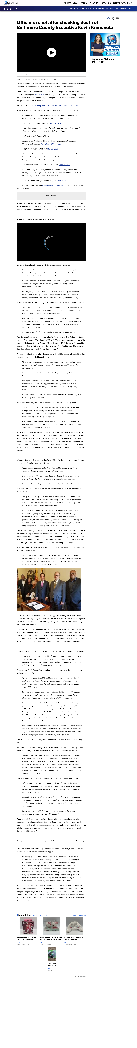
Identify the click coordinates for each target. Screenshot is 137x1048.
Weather (94, 3)
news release (40, 94)
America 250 (74, 9)
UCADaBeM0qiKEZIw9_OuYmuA (17, 9)
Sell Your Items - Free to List (41, 915)
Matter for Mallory (98, 9)
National (84, 3)
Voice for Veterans (85, 9)
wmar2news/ (5, 9)
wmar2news (8, 9)
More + (130, 9)
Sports (102, 3)
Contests (123, 9)
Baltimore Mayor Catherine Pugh (55, 185)
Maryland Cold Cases (111, 9)
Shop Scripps (114, 3)
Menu (66, 3)
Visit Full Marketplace (79, 915)
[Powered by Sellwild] (83, 976)
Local (75, 3)
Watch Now (127, 3)
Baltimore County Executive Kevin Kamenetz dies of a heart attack (53, 105)
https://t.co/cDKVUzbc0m (51, 144)
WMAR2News (11, 9)
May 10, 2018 (55, 123)
